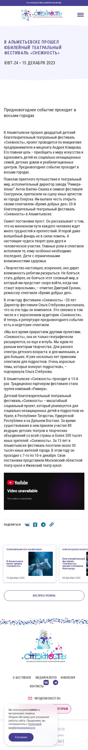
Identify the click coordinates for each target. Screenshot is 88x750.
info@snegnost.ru (48, 698)
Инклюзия (68, 677)
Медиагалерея (46, 677)
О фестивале (22, 677)
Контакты (37, 686)
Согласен (21, 737)
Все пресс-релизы (44, 595)
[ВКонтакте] (46, 682)
